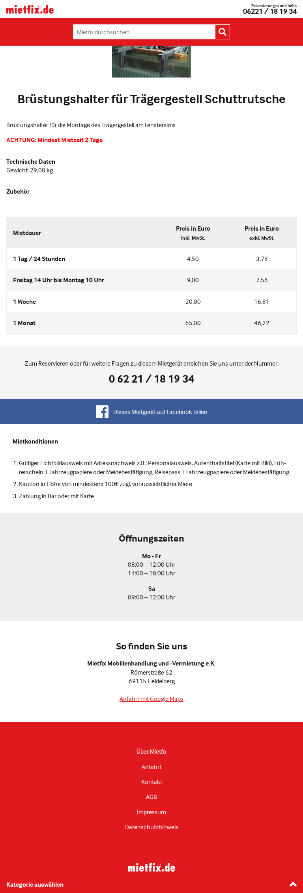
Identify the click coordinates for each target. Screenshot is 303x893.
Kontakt (151, 782)
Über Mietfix (151, 751)
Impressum (151, 812)
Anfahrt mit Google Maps (151, 699)
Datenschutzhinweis (151, 827)
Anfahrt (151, 767)
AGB (151, 797)
